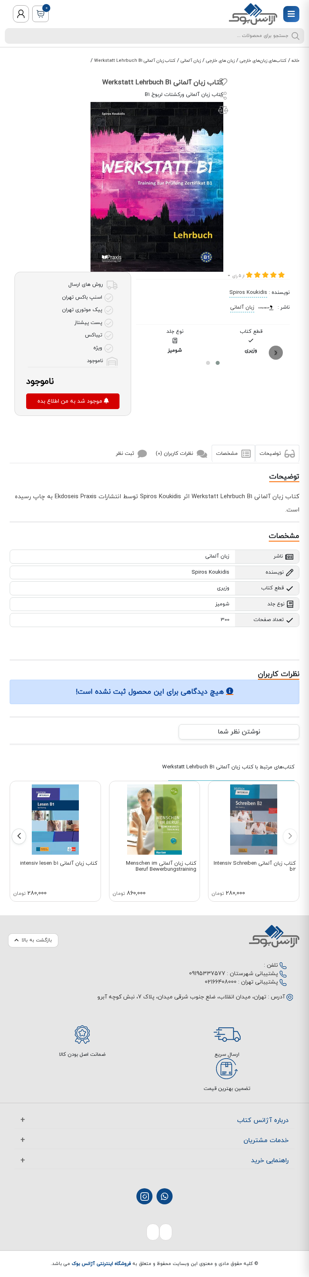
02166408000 (221, 982)
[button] (217, 363)
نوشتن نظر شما (239, 731)
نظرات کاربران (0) (175, 453)
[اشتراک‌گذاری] (223, 97)
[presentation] (276, 353)
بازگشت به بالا (37, 940)
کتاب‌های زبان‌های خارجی (263, 60)
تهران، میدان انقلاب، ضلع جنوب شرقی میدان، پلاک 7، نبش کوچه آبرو (181, 997)
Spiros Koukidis (248, 292)
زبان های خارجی (220, 60)
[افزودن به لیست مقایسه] (223, 111)
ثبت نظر (126, 453)
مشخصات (227, 453)
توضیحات (271, 453)
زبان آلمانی (191, 60)
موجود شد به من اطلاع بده (70, 401)
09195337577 (207, 974)
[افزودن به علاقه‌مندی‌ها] (223, 84)
